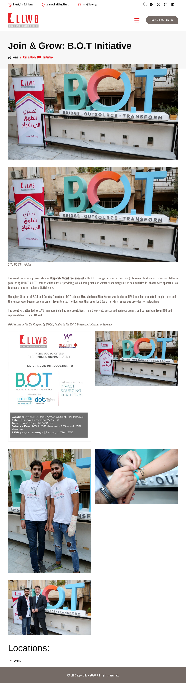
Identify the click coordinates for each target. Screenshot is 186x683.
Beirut (17, 660)
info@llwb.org (90, 4)
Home (15, 57)
